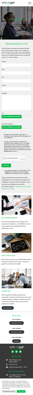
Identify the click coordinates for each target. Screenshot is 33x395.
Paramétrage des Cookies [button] (9, 391)
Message (4, 93)
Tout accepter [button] (21, 391)
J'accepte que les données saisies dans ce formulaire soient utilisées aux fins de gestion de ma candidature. (17, 136)
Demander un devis (16, 323)
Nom (3, 69)
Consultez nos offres (16, 332)
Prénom (4, 61)
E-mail (4, 85)
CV (3, 113)
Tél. (3, 77)
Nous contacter (7, 308)
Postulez (16, 341)
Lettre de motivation (7, 124)
